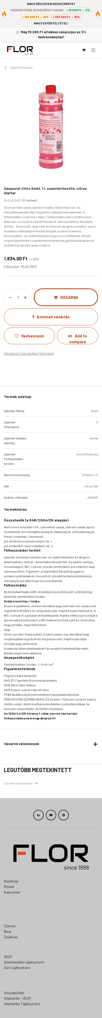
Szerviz (9, 926)
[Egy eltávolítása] (9, 297)
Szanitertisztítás (21, 67)
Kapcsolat (12, 892)
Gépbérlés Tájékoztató (22, 1003)
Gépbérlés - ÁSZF (18, 998)
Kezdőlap (11, 881)
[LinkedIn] (38, 815)
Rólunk (9, 886)
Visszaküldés (14, 992)
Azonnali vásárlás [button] (53, 316)
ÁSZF (8, 956)
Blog (7, 931)
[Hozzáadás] (26, 297)
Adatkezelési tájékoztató (24, 962)
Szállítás (11, 937)
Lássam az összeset (18, 783)
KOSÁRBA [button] (69, 297)
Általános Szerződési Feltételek (29, 353)
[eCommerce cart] (83, 50)
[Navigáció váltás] (93, 50)
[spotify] (63, 815)
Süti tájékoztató (17, 967)
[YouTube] (51, 815)
